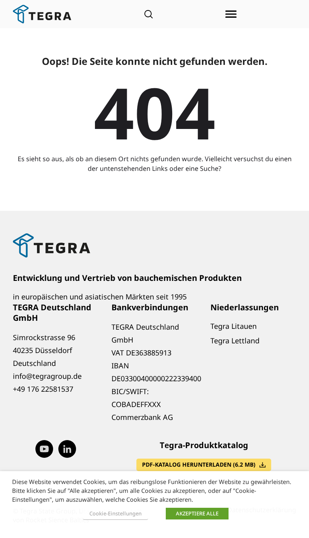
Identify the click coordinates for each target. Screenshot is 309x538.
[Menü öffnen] (231, 14)
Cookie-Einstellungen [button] (115, 513)
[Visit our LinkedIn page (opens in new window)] (67, 449)
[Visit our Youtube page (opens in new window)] (44, 449)
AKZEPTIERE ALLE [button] (197, 513)
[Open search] (148, 14)
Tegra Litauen (233, 326)
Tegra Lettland (235, 340)
